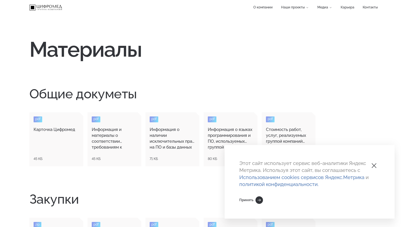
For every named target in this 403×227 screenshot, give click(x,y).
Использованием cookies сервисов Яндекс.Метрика (302, 177)
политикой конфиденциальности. (279, 184)
